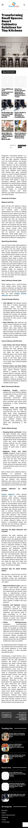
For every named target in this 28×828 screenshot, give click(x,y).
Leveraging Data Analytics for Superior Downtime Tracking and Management (20, 717)
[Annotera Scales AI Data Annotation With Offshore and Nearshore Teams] (21, 82)
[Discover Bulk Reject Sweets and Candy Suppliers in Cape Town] (5, 748)
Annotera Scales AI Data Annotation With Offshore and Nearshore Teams (20, 93)
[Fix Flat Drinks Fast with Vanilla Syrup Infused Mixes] (5, 758)
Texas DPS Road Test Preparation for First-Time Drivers (7, 92)
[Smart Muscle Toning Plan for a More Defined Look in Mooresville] (7, 126)
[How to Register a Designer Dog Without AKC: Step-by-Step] (21, 126)
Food (10, 737)
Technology (11, 787)
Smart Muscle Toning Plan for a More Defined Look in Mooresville (7, 136)
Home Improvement (22, 145)
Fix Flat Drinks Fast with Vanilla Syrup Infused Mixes (17, 756)
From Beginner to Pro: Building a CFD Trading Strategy (7, 716)
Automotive (11, 776)
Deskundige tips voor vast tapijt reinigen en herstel (7, 115)
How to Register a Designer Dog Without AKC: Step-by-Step (20, 135)
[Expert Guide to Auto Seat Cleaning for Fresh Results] (21, 105)
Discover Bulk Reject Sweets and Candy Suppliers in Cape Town (16, 745)
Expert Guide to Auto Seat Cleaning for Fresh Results (20, 115)
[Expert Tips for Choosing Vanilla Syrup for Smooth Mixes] (5, 737)
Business (11, 796)
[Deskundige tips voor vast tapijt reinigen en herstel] (7, 105)
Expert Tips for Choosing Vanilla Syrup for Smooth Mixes (17, 735)
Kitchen (19, 147)
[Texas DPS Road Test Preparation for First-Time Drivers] (7, 82)
